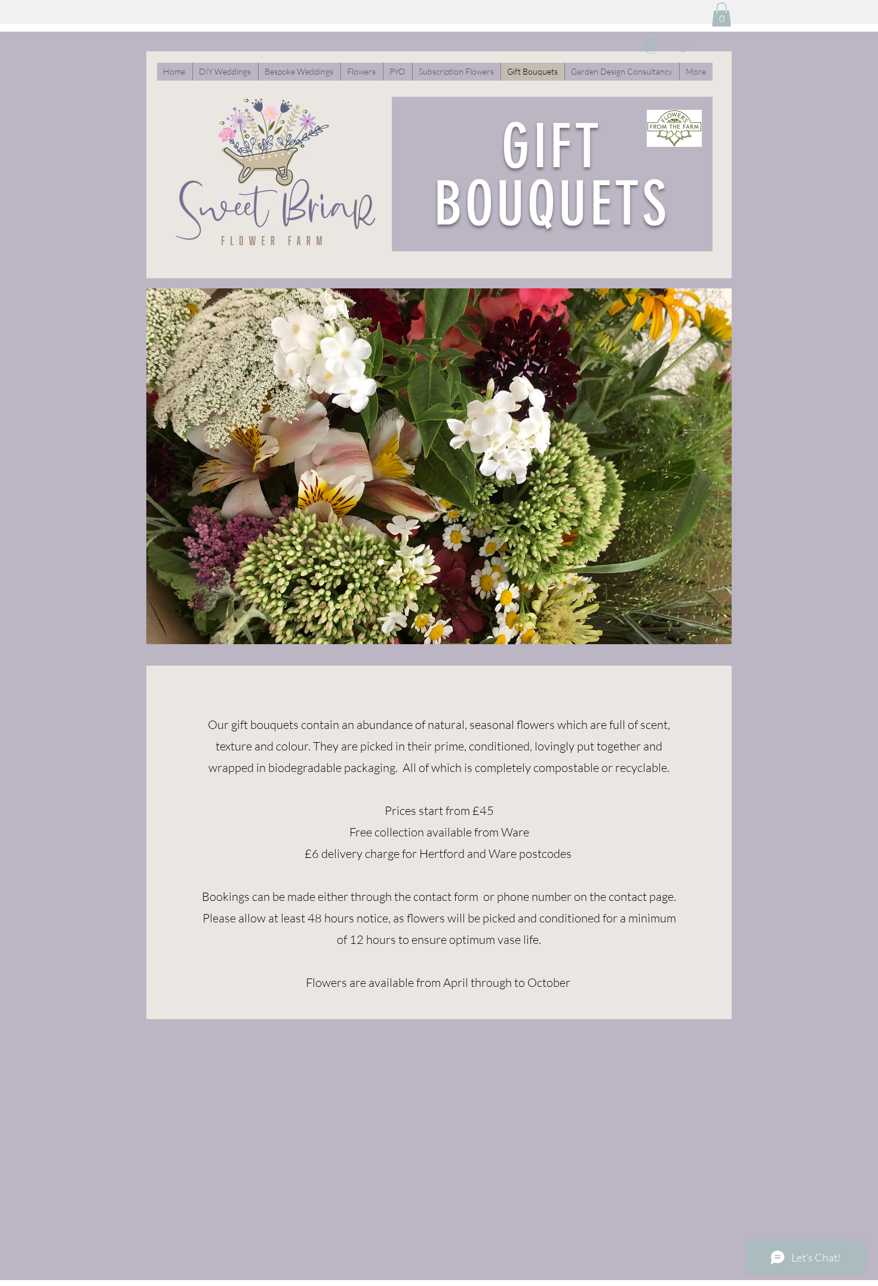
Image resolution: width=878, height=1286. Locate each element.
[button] (721, 14)
